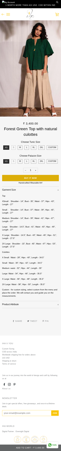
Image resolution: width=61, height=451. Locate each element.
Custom (52, 147)
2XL (41, 147)
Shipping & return (9, 361)
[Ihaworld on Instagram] (9, 385)
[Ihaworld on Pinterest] (14, 385)
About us (6, 389)
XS (6, 147)
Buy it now (30, 178)
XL (33, 147)
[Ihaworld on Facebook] (4, 385)
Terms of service (9, 364)
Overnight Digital (22, 431)
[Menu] (8, 14)
